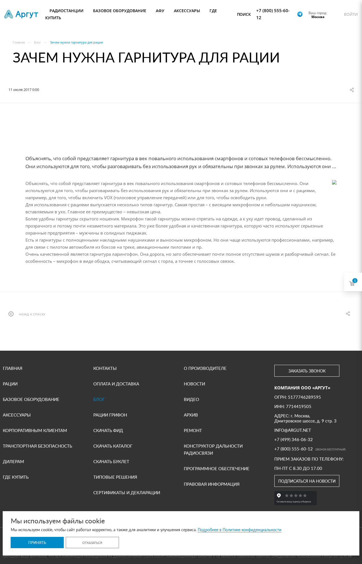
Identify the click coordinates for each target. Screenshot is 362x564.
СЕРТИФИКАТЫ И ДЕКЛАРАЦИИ (126, 492)
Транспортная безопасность (37, 445)
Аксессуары (17, 414)
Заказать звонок (307, 370)
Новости (194, 383)
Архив (191, 414)
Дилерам (13, 461)
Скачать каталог (112, 445)
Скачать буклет (111, 461)
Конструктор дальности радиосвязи (213, 449)
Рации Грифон (110, 414)
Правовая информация (212, 484)
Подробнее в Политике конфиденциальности (239, 529)
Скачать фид (108, 430)
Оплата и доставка (116, 383)
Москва (317, 16)
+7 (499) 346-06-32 (293, 439)
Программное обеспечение (216, 468)
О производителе (205, 368)
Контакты (105, 368)
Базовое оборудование (31, 399)
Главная (12, 368)
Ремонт (193, 430)
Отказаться (92, 543)
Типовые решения (115, 477)
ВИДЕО (191, 399)
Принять (37, 542)
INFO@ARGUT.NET (292, 430)
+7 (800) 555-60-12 (273, 14)
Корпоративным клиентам (35, 430)
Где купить (16, 477)
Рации (10, 383)
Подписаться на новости (307, 481)
